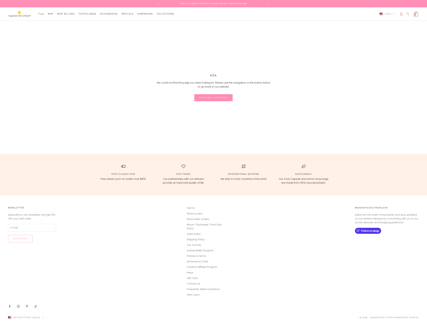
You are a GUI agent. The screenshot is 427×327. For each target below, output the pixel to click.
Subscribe (20, 238)
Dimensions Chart (197, 261)
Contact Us (193, 283)
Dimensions (145, 13)
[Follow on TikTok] (35, 306)
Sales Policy (194, 234)
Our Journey (194, 245)
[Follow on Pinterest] (27, 306)
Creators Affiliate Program (202, 267)
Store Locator (195, 213)
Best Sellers (66, 13)
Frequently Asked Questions (203, 289)
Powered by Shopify (406, 317)
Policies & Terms (196, 256)
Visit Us (191, 208)
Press (190, 272)
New (50, 13)
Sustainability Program (200, 250)
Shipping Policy (196, 239)
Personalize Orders (198, 219)
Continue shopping (213, 97)
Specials (127, 13)
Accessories (109, 13)
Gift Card (192, 278)
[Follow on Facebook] (9, 306)
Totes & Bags (87, 13)
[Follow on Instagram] (18, 306)
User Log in (193, 294)
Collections (165, 13)
